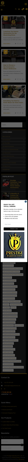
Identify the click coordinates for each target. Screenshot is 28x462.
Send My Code (14, 228)
